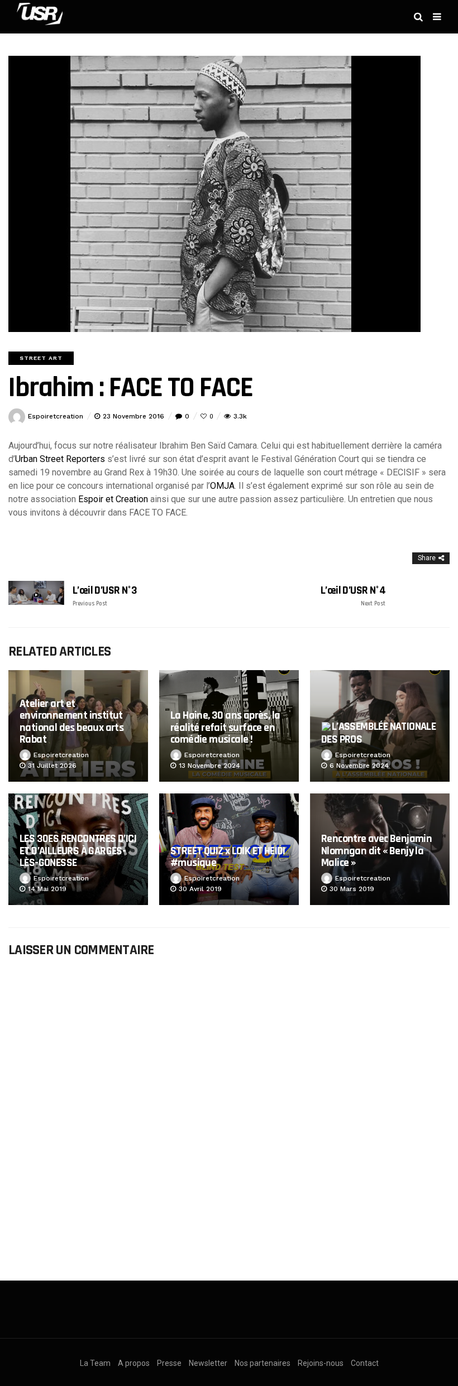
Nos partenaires (262, 1363)
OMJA (222, 485)
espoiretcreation (55, 416)
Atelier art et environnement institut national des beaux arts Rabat (71, 721)
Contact (365, 1363)
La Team (95, 1363)
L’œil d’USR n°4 (353, 596)
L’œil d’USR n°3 (105, 596)
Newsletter (208, 1363)
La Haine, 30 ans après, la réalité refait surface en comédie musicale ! (225, 727)
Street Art (41, 358)
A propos (134, 1363)
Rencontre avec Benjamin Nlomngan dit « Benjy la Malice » (376, 850)
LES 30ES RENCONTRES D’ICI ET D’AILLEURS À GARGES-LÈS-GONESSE (78, 850)
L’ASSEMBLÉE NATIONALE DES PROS (378, 733)
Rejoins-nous (321, 1363)
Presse (169, 1363)
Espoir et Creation (113, 499)
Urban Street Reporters (60, 459)
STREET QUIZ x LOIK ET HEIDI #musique (227, 857)
